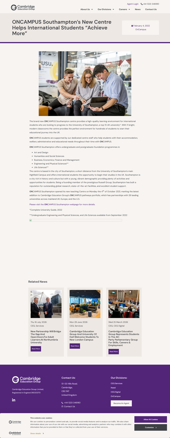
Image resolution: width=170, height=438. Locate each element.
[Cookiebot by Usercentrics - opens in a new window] (15, 433)
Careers (123, 9)
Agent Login (132, 4)
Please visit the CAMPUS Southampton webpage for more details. (62, 204)
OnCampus (140, 29)
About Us (85, 9)
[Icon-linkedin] (13, 399)
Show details (35, 433)
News (138, 9)
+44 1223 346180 (151, 4)
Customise (149, 427)
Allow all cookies (151, 419)
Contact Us (151, 9)
